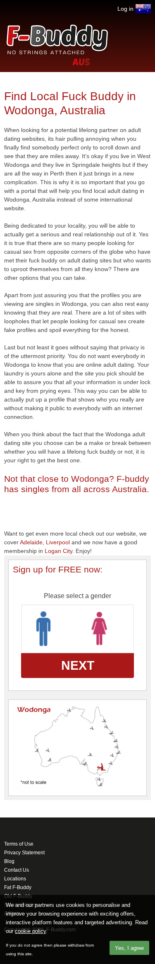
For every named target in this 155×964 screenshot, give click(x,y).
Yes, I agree (129, 948)
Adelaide (31, 542)
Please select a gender (77, 595)
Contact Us (16, 870)
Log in (125, 8)
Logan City (58, 551)
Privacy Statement (24, 853)
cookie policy (30, 931)
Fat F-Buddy (17, 887)
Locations (15, 879)
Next (77, 665)
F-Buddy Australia (143, 8)
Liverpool (58, 542)
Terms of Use (18, 844)
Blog (9, 861)
